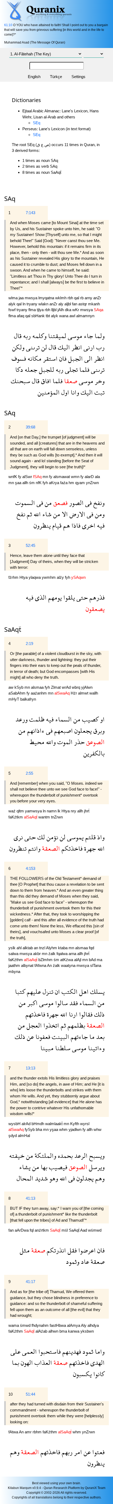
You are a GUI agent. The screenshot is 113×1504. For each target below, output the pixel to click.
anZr (97, 298)
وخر (99, 380)
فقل (71, 1250)
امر (77, 1451)
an (36, 948)
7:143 (30, 212)
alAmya (74, 1325)
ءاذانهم (34, 730)
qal (77, 298)
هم (65, 525)
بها (43, 1166)
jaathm (14, 965)
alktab (28, 948)
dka (68, 309)
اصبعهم (63, 730)
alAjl (78, 959)
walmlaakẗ (54, 1123)
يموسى (74, 837)
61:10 (8, 25)
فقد (73, 1002)
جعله (30, 369)
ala (97, 476)
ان (56, 991)
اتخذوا (50, 1025)
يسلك (97, 991)
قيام (56, 525)
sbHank (38, 316)
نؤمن (51, 837)
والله (50, 741)
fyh (46, 482)
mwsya (31, 298)
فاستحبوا (49, 1351)
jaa (22, 298)
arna (73, 953)
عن (29, 1036)
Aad (84, 1230)
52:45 (30, 545)
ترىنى (32, 347)
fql (32, 1230)
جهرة (89, 848)
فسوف (19, 358)
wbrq (76, 687)
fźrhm (13, 577)
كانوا (98, 1373)
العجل (33, 1025)
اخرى (87, 525)
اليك (63, 347)
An (50, 965)
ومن (99, 514)
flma (32, 309)
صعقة (97, 1261)
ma (99, 959)
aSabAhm (17, 693)
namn (52, 811)
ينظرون (42, 525)
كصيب (89, 719)
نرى (18, 837)
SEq (36, 122)
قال (18, 335)
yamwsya (34, 811)
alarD (90, 476)
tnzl (42, 948)
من (47, 502)
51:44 (30, 1394)
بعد (100, 1036)
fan (75, 304)
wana (64, 316)
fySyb (30, 1129)
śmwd (26, 1325)
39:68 (30, 427)
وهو (53, 1178)
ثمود (87, 1351)
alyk (12, 304)
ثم (28, 514)
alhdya (93, 1325)
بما (15, 1362)
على (15, 1351)
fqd (91, 948)
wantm (44, 817)
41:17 (30, 1281)
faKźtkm (16, 817)
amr (29, 1432)
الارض (76, 514)
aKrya (54, 482)
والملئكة (44, 1155)
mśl (65, 1230)
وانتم (33, 848)
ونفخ (98, 502)
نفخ (21, 514)
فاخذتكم (71, 848)
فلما (83, 369)
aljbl (68, 304)
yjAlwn (87, 687)
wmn (75, 476)
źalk (52, 953)
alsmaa (38, 687)
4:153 (30, 868)
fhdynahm (41, 1325)
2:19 (29, 643)
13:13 (30, 1068)
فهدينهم (71, 1351)
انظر (76, 347)
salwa (13, 953)
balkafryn (28, 699)
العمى (28, 1351)
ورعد (22, 719)
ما (91, 1036)
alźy (61, 577)
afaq (21, 316)
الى (88, 358)
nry (74, 811)
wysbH (15, 1123)
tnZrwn (57, 817)
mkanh (94, 304)
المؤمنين (49, 392)
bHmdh (38, 1123)
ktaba (63, 948)
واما (99, 1351)
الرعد (80, 1155)
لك (40, 837)
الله (36, 514)
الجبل (74, 358)
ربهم (66, 1451)
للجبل (45, 369)
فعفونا (42, 1036)
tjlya (41, 309)
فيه (100, 525)
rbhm (38, 1432)
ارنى (88, 347)
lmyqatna (46, 298)
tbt (48, 316)
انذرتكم (55, 1250)
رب (100, 347)
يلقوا (68, 597)
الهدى (97, 1362)
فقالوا (85, 1014)
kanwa (74, 1331)
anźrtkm (42, 1230)
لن (43, 347)
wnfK (13, 476)
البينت (59, 1036)
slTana (95, 965)
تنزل (47, 991)
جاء (87, 335)
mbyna (14, 971)
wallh (93, 693)
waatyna (68, 965)
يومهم (54, 597)
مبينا (47, 1047)
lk (59, 811)
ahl (20, 948)
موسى (74, 335)
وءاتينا (95, 1047)
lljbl (54, 309)
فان (62, 358)
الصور (76, 502)
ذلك (99, 1014)
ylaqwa (35, 577)
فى (88, 502)
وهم (99, 1178)
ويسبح (96, 1155)
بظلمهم (75, 1025)
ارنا (72, 1014)
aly (61, 304)
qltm (21, 811)
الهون (26, 1362)
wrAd (67, 687)
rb (82, 298)
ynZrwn (92, 482)
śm (32, 482)
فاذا (75, 525)
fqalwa (62, 953)
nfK (39, 482)
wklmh (61, 298)
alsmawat (62, 476)
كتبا (20, 991)
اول (64, 392)
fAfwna (40, 965)
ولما (99, 335)
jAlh (61, 309)
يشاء (24, 1166)
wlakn (43, 304)
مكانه (34, 358)
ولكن (18, 347)
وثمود (72, 1261)
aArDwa (22, 1230)
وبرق (98, 730)
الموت (64, 741)
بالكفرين (94, 753)
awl (72, 316)
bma (63, 1331)
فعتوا (98, 1451)
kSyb (19, 687)
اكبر (32, 1002)
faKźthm (16, 959)
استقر (50, 358)
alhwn (53, 1331)
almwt (83, 693)
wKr (76, 309)
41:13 (30, 1198)
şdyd (13, 1135)
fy (20, 476)
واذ (100, 837)
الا (64, 514)
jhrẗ (86, 811)
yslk (12, 948)
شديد (40, 1178)
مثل (25, 1250)
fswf (12, 309)
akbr (37, 953)
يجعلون (82, 730)
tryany (32, 304)
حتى (81, 597)
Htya (24, 577)
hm (72, 482)
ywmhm (49, 577)
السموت (25, 502)
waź (12, 811)
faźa (64, 482)
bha (39, 1129)
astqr (83, 304)
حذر (79, 741)
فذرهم (96, 597)
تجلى (70, 369)
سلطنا (62, 1047)
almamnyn (85, 316)
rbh (71, 298)
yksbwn (87, 1331)
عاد (84, 1261)
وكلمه (39, 335)
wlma (13, 298)
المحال (25, 1178)
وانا (74, 392)
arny (89, 298)
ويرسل (96, 1166)
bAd (93, 959)
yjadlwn (76, 1129)
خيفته (16, 1155)
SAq (10, 412)
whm (64, 1129)
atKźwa (67, 959)
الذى (40, 597)
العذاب (42, 1362)
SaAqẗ (74, 1230)
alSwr (27, 476)
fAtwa (13, 1432)
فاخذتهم (35, 1014)
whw (97, 1129)
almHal (24, 1135)
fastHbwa (58, 1325)
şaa (18, 482)
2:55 (29, 773)
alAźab (41, 1331)
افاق (45, 380)
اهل (83, 991)
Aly (84, 1325)
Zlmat (56, 687)
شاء (46, 514)
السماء (63, 719)
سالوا (61, 1002)
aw (11, 687)
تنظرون (18, 848)
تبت (99, 392)
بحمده (64, 1155)
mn (46, 476)
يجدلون (84, 1178)
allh (25, 482)
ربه (26, 335)
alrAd (27, 1123)
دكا (19, 369)
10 (10, 1394)
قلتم (90, 837)
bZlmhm (46, 959)
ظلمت (36, 719)
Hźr (74, 693)
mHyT (14, 699)
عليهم (33, 991)
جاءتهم (78, 1036)
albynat (27, 965)
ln (25, 304)
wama (14, 1325)
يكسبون (82, 1373)
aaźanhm (39, 693)
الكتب (69, 991)
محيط (37, 741)
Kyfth (75, 1123)
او (102, 719)
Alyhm (52, 948)
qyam (80, 482)
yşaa (54, 1129)
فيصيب (57, 1166)
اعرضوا (86, 1250)
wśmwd (94, 1230)
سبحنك (20, 380)
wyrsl (84, 1123)
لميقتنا (56, 335)
